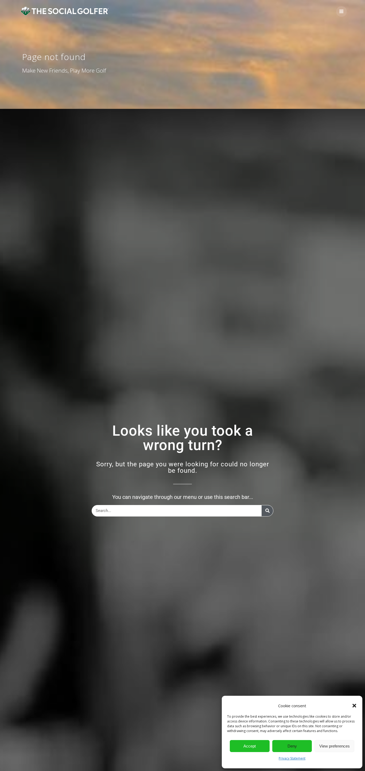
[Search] (267, 510)
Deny (292, 746)
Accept (249, 746)
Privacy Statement (292, 758)
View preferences (334, 746)
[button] (354, 705)
